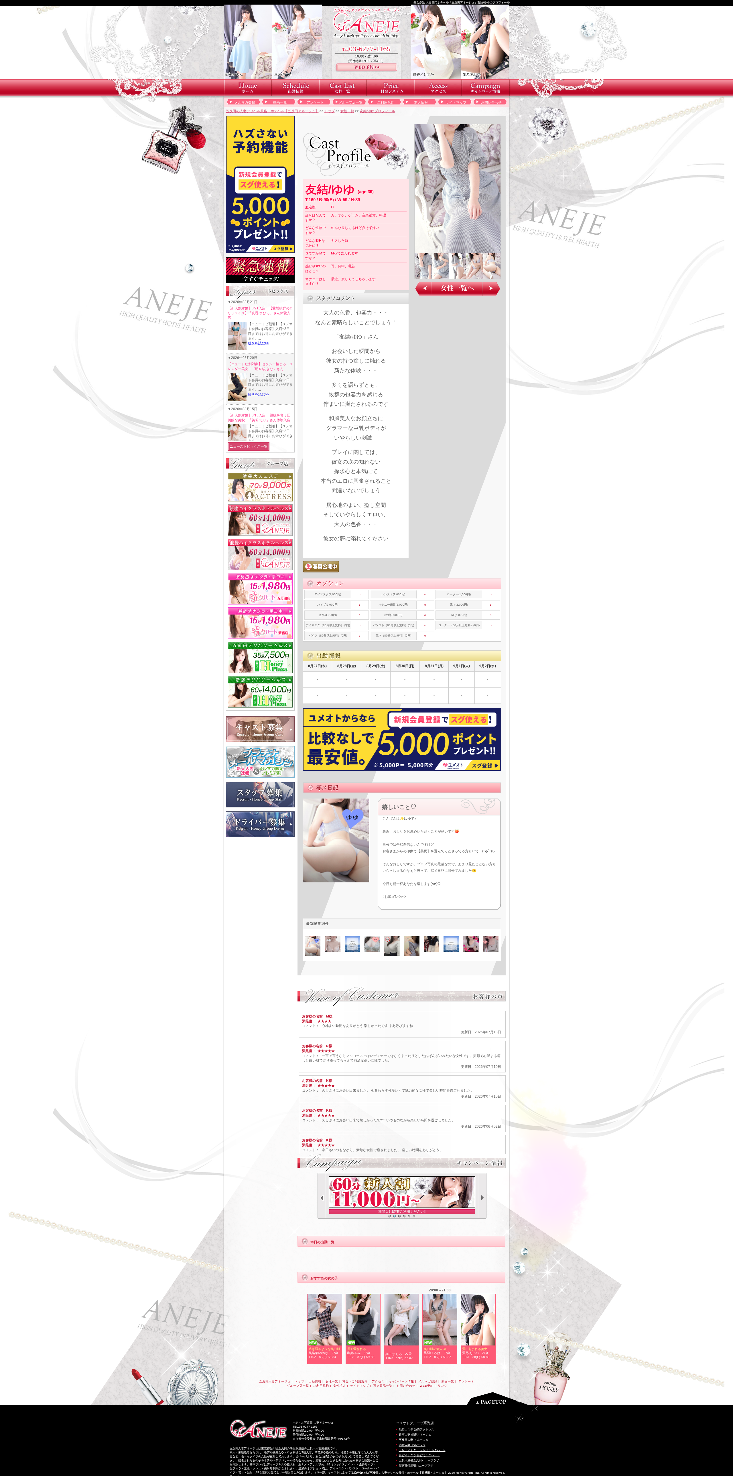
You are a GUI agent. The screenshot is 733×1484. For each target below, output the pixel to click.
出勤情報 (315, 1381)
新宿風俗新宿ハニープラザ (416, 1465)
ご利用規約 (385, 102)
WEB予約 (427, 1385)
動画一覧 (280, 102)
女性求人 (339, 1385)
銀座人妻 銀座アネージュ (415, 1434)
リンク (442, 1385)
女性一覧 (347, 111)
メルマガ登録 (245, 102)
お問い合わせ (491, 102)
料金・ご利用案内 (355, 1381)
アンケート (315, 102)
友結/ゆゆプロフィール (377, 111)
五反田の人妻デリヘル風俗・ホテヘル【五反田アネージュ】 (272, 111)
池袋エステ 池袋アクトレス (416, 1429)
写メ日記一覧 (382, 1385)
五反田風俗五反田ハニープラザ (419, 1460)
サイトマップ (456, 102)
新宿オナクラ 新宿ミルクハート (419, 1455)
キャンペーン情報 (401, 1381)
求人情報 (421, 102)
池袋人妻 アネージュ (412, 1445)
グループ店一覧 (350, 102)
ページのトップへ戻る (499, 1398)
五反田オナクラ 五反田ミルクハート (422, 1450)
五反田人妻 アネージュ (413, 1439)
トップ (329, 111)
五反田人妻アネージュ (275, 1381)
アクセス (378, 1381)
